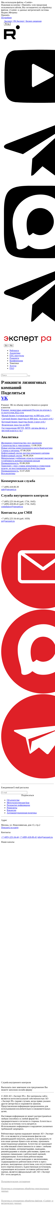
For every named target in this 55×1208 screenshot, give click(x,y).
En (6, 345)
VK (4, 397)
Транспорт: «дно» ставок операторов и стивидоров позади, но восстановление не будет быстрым (25, 467)
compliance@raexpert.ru (12, 506)
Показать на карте (9, 827)
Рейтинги (14, 350)
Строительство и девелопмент (15, 445)
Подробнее (6, 17)
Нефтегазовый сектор (11, 455)
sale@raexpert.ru (8, 489)
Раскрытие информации (18, 805)
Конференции (16, 360)
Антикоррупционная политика (22, 813)
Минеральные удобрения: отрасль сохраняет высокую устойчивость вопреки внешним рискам (27, 459)
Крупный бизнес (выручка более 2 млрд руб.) (23, 422)
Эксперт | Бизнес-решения (28, 21)
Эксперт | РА (10, 21)
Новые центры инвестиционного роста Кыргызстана (26, 448)
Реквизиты (12, 808)
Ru (11, 345)
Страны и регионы (10, 450)
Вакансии (11, 810)
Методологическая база (18, 802)
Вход (7, 24)
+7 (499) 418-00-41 (28, 837)
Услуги (13, 366)
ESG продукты (17, 355)
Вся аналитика (8, 473)
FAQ (12, 368)
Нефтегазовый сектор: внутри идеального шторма (25, 453)
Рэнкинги (14, 358)
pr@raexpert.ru (8, 521)
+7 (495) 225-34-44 (10, 837)
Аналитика (15, 353)
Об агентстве (13, 800)
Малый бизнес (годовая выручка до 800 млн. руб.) (26, 415)
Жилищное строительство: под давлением (21, 443)
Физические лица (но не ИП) (16, 425)
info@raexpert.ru (45, 837)
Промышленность (9, 463)
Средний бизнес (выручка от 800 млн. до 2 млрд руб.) (27, 418)
